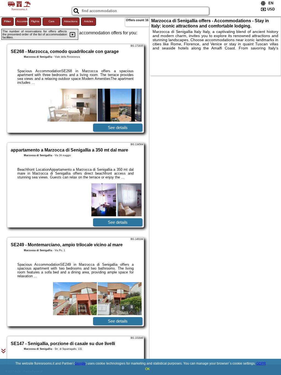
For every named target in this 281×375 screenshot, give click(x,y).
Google (80, 363)
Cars (51, 21)
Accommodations (22, 21)
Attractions (70, 21)
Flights (35, 21)
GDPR (261, 363)
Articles (88, 21)
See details (118, 127)
